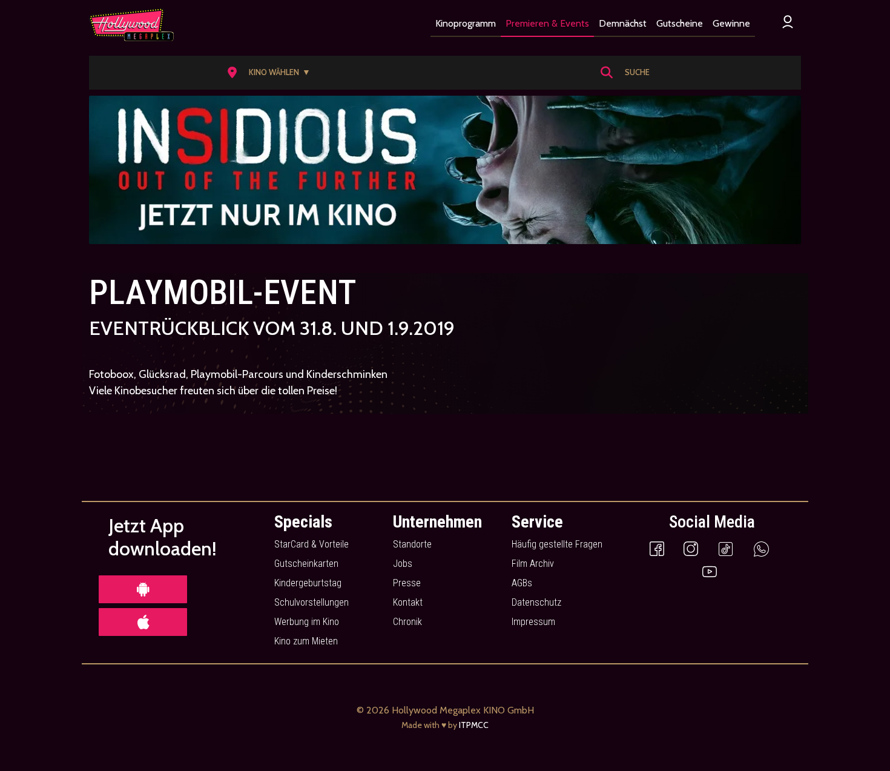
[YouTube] (709, 571)
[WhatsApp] (761, 548)
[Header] (445, 170)
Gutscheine (679, 23)
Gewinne (731, 23)
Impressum (533, 621)
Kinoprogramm (465, 23)
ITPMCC (474, 725)
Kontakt (408, 602)
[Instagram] (691, 548)
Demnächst (623, 23)
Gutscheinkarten (306, 563)
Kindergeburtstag (307, 583)
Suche (637, 72)
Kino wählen (280, 72)
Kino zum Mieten (306, 641)
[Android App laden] (143, 589)
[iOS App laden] (143, 622)
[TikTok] (725, 548)
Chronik (407, 621)
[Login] (787, 21)
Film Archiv (533, 563)
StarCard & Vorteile (311, 544)
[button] (273, 72)
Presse (407, 583)
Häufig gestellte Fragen (557, 544)
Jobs (402, 563)
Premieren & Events (547, 23)
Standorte (412, 544)
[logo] (131, 25)
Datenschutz (536, 602)
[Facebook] (657, 548)
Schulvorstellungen (311, 602)
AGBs (522, 583)
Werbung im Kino (306, 621)
